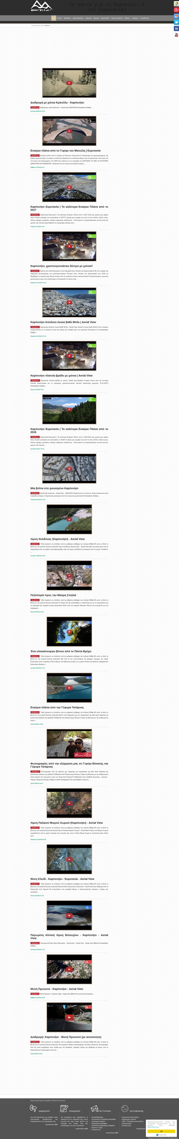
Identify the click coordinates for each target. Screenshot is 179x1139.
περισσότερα (49, 1124)
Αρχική (32, 1100)
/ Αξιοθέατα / (35, 107)
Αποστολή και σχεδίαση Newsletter (104, 1119)
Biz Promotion (105, 1111)
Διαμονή (88, 18)
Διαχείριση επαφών (98, 1121)
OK (161, 1131)
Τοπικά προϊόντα (117, 18)
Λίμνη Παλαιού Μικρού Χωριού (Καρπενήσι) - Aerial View (66, 822)
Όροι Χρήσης (40, 1100)
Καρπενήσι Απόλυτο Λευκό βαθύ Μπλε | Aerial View (63, 322)
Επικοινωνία (61, 1100)
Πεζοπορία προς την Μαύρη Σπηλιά (53, 595)
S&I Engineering (136, 1111)
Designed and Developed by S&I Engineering (162, 1138)
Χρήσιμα (135, 18)
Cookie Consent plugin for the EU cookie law (161, 1135)
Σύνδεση (53, 1100)
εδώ (56, 1124)
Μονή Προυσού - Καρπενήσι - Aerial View (56, 988)
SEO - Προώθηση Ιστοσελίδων (132, 1121)
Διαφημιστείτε (44, 1111)
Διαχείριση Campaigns (99, 1123)
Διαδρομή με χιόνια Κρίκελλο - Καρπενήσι (57, 102)
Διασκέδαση (105, 18)
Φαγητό (96, 18)
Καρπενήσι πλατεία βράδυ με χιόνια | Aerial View (61, 375)
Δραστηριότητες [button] (78, 18)
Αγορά (59, 18)
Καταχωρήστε (74, 1111)
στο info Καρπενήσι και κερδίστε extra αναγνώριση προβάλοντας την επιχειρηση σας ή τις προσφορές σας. (44, 1119)
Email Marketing (97, 1117)
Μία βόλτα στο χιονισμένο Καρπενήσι (54, 488)
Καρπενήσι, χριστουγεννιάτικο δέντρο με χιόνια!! (61, 266)
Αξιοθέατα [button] (67, 18)
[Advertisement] (89, 48)
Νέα (53, 18)
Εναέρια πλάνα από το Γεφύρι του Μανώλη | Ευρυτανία (65, 150)
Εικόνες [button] (127, 18)
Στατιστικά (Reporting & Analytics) (103, 1125)
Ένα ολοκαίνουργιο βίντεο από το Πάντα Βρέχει (60, 651)
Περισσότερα (153, 1127)
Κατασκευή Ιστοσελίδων (130, 1117)
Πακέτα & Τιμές (97, 1127)
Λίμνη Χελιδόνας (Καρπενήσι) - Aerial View (57, 539)
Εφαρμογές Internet (129, 1119)
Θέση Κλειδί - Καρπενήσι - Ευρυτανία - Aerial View (62, 878)
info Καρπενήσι (35, 25)
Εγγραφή (47, 1100)
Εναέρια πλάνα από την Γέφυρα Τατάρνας (57, 707)
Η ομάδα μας (144, 18)
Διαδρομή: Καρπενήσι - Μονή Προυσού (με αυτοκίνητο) (65, 1037)
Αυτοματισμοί (126, 1123)
